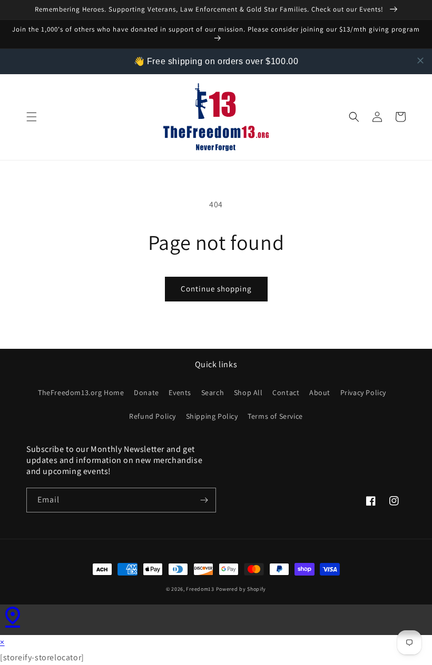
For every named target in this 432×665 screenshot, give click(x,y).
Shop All (248, 392)
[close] (420, 60)
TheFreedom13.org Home (81, 392)
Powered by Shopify (241, 589)
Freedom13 (200, 589)
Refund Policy (152, 416)
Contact (285, 392)
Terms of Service (275, 416)
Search (212, 392)
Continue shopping (216, 289)
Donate (146, 392)
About (319, 392)
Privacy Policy (363, 392)
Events (180, 392)
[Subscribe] (203, 500)
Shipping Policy (212, 416)
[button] (31, 116)
